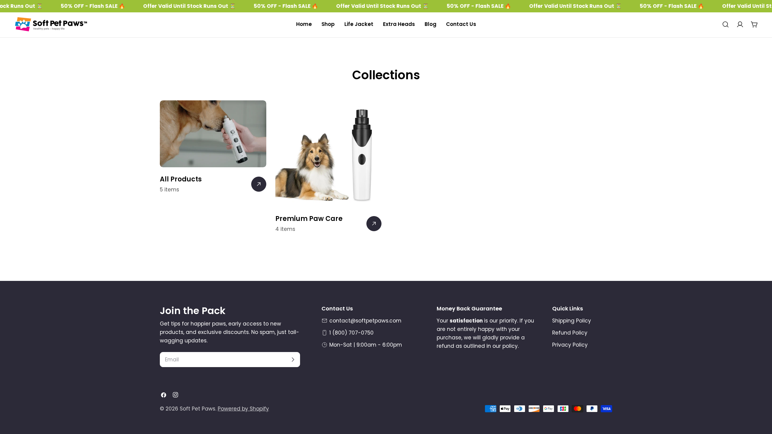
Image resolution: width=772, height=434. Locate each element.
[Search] (726, 24)
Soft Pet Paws (197, 408)
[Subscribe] (292, 359)
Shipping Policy (571, 320)
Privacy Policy (570, 344)
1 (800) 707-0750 (351, 332)
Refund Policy (569, 332)
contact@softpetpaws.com (365, 320)
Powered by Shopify (243, 408)
